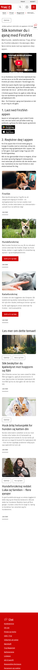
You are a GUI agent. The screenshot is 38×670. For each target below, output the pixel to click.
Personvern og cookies (12, 668)
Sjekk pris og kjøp (10, 259)
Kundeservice (9, 624)
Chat (11, 619)
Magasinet (20, 13)
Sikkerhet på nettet (11, 640)
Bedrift (32, 2)
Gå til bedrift (9, 660)
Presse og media (10, 632)
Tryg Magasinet (9, 648)
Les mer (5, 212)
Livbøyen (7, 656)
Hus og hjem (18, 481)
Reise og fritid (18, 358)
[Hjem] (6, 7)
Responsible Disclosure (12, 664)
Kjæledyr (6, 20)
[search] (20, 7)
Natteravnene (9, 652)
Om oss (6, 628)
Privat (23, 2)
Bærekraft (7, 644)
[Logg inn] (27, 7)
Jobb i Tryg (8, 636)
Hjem (4, 13)
